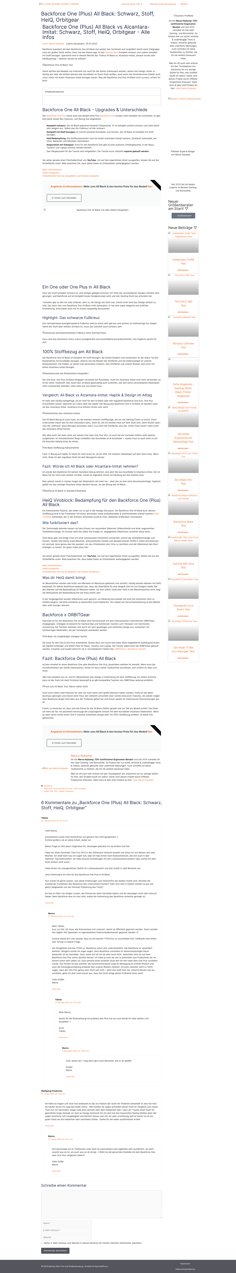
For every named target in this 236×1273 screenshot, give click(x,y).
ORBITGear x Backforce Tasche (130, 649)
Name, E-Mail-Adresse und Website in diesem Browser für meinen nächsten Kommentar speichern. (93, 1243)
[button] (157, 92)
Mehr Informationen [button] (52, 169)
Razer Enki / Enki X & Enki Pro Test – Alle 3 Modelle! (65, 788)
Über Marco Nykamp (143, 780)
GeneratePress (101, 1266)
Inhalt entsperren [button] (50, 172)
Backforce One (107, 116)
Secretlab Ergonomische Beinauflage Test (183, 437)
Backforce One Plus (56, 116)
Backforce (48, 786)
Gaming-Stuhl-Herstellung (163, 4)
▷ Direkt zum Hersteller (64, 198)
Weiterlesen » (183, 270)
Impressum (185, 1263)
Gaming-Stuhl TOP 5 (132, 4)
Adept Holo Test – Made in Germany (59, 791)
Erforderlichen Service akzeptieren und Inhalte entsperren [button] (70, 176)
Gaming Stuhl (111, 52)
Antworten (49, 903)
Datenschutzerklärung (185, 1269)
